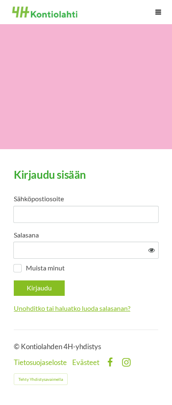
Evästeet (85, 362)
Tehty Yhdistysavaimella (40, 379)
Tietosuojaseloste (40, 362)
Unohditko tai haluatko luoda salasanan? (72, 308)
